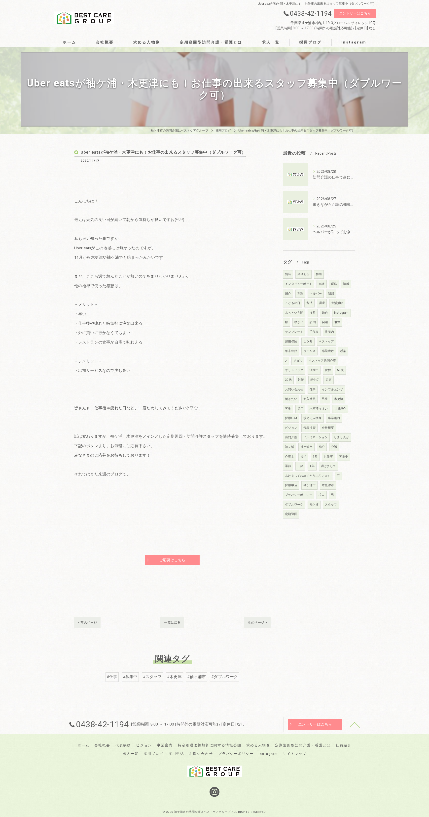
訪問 (313, 322)
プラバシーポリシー (298, 495)
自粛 (325, 322)
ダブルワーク (294, 504)
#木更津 (174, 677)
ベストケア (326, 341)
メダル (298, 360)
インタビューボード (298, 284)
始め (325, 312)
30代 (288, 380)
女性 (328, 370)
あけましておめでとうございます (307, 475)
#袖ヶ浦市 (196, 677)
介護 (334, 447)
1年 (312, 466)
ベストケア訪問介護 (322, 360)
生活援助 (337, 303)
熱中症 (315, 380)
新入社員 (309, 399)
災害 (328, 380)
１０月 (308, 341)
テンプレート (294, 332)
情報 (346, 284)
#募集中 (130, 677)
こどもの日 (292, 303)
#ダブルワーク (224, 677)
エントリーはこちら (355, 13)
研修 (334, 284)
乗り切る (303, 274)
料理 (300, 293)
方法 (309, 303)
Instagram (341, 312)
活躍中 (314, 370)
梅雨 (319, 274)
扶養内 (329, 332)
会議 (321, 284)
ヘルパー (316, 293)
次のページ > (257, 622)
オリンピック (294, 370)
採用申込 (291, 485)
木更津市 (328, 485)
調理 (322, 303)
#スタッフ (152, 677)
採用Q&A (291, 418)
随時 (288, 274)
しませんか (341, 437)
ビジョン (291, 428)
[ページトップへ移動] (355, 724)
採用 (300, 408)
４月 (313, 312)
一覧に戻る (172, 622)
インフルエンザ (332, 389)
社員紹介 (340, 408)
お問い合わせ (294, 389)
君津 (337, 322)
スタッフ (331, 504)
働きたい (291, 399)
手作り (314, 332)
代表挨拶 (309, 428)
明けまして (328, 466)
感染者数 (328, 351)
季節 (288, 466)
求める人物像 (312, 418)
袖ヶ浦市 (309, 485)
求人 (321, 495)
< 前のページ (87, 622)
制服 (331, 293)
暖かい (299, 322)
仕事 (313, 389)
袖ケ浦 (314, 504)
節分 (322, 447)
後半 (303, 456)
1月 (315, 456)
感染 (343, 351)
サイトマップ (295, 754)
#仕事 (112, 677)
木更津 (338, 399)
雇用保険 (291, 341)
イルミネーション (315, 437)
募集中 (343, 456)
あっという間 (294, 312)
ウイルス (309, 351)
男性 (325, 399)
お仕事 (328, 456)
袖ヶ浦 (289, 447)
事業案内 (334, 418)
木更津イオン (319, 408)
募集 (288, 408)
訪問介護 (291, 437)
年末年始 (291, 351)
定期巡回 (291, 514)
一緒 (300, 466)
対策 (301, 380)
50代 (340, 370)
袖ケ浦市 (306, 447)
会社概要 (328, 428)
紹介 (288, 293)
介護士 (289, 456)
